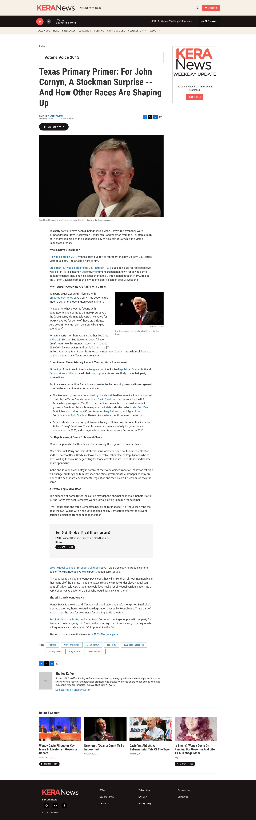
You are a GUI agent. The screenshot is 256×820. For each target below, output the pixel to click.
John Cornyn (93, 645)
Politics (43, 46)
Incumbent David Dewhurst (100, 399)
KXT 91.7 (143, 797)
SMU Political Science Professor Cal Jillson (75, 567)
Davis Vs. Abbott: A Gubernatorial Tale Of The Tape (149, 747)
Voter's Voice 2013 (61, 57)
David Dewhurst (95, 651)
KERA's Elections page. (105, 634)
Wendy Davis (55, 651)
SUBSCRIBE (195, 97)
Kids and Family (107, 797)
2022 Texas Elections (134, 645)
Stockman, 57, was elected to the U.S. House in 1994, (80, 267)
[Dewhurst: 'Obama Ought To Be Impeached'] (105, 729)
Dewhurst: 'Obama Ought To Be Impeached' (104, 747)
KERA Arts (104, 804)
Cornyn (119, 351)
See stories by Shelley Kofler (73, 689)
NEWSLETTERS (136, 31)
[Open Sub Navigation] (146, 31)
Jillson (64, 586)
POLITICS (99, 31)
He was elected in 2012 (63, 256)
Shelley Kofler (56, 115)
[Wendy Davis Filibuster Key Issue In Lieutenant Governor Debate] (60, 729)
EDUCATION (85, 31)
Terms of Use (184, 790)
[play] (39, 21)
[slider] (53, 21)
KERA (102, 790)
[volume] (48, 21)
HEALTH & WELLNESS (64, 31)
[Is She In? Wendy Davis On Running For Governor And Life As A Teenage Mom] (196, 729)
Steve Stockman (72, 645)
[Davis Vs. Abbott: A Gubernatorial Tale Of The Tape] (150, 729)
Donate (212, 7)
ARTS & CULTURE (116, 31)
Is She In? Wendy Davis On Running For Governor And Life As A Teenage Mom (195, 749)
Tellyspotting (145, 790)
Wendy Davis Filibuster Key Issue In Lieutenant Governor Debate (58, 749)
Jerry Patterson (112, 411)
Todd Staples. (79, 415)
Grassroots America (61, 297)
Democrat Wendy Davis (63, 373)
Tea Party (111, 645)
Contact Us (183, 797)
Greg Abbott (74, 651)
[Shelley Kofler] (45, 680)
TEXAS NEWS (43, 31)
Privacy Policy (145, 804)
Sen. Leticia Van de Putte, (64, 619)
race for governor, (94, 369)
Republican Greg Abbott (132, 369)
